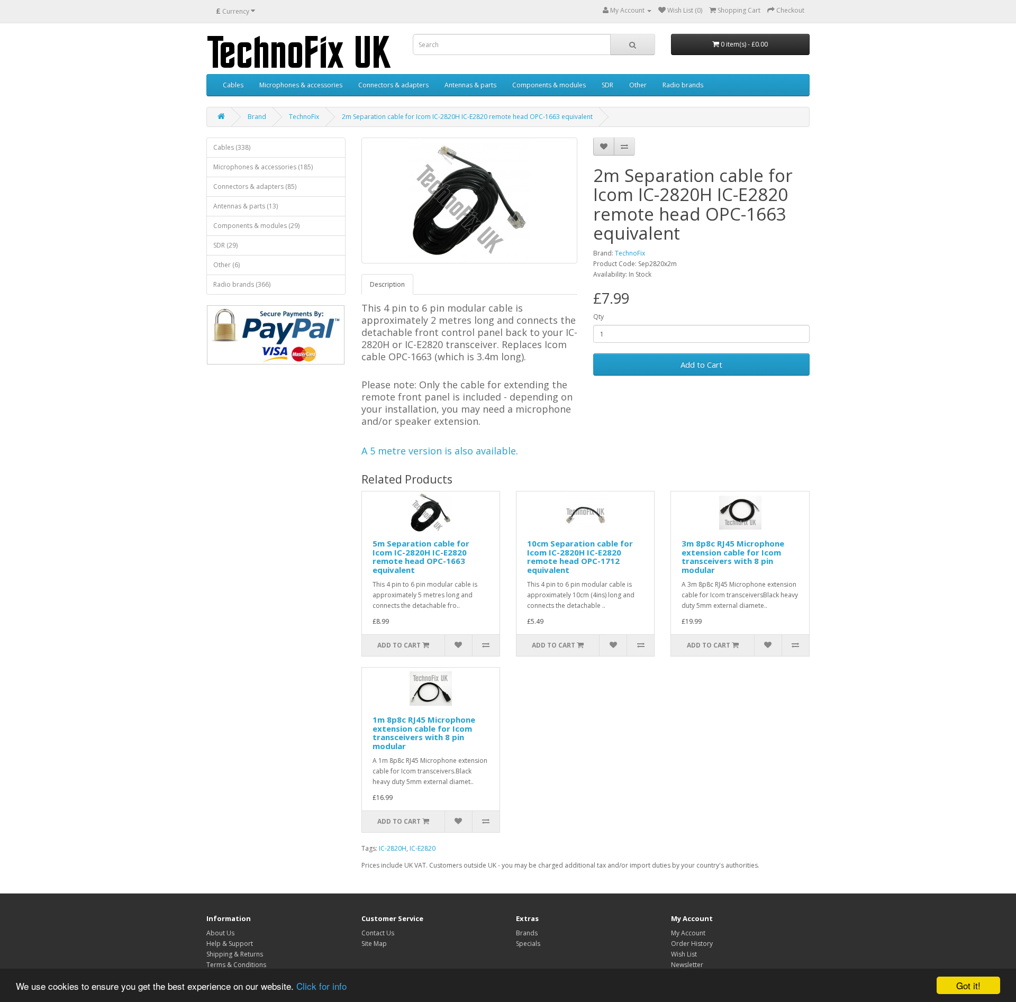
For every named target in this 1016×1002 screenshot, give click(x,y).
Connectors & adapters (393, 84)
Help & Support (229, 943)
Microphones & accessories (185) (263, 166)
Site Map (374, 943)
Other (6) (226, 264)
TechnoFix (304, 116)
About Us (220, 932)
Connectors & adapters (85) (254, 186)
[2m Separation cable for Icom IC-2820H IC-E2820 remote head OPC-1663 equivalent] (469, 200)
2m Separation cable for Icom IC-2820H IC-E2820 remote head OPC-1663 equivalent (467, 116)
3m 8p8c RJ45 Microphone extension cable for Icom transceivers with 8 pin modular (733, 556)
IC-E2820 (423, 848)
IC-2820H (392, 848)
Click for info (321, 985)
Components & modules (549, 84)
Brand (257, 116)
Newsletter (687, 964)
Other (638, 84)
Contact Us (377, 932)
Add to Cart (701, 364)
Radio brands (683, 84)
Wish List (684, 954)
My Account (688, 932)
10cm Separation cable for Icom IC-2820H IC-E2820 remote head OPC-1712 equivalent (580, 556)
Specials (528, 943)
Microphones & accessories (300, 84)
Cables (233, 84)
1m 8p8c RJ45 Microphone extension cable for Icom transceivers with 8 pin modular (424, 732)
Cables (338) (231, 147)
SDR (607, 84)
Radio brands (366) (241, 284)
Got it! (968, 985)
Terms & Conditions (236, 964)
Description (387, 284)
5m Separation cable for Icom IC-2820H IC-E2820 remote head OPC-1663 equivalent (421, 556)
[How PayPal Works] (275, 335)
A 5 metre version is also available (438, 450)
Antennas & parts (470, 84)
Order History (692, 943)
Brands (527, 932)
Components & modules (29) (256, 225)
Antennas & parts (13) (245, 206)
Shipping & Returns (234, 954)
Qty (598, 316)
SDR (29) (225, 245)
